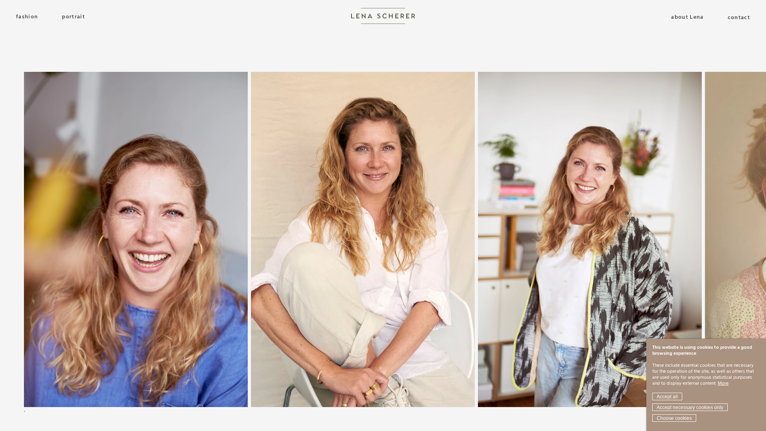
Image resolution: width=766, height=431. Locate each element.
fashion (27, 17)
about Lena (687, 17)
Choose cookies (674, 418)
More (723, 384)
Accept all (667, 396)
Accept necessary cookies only (690, 407)
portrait (73, 17)
